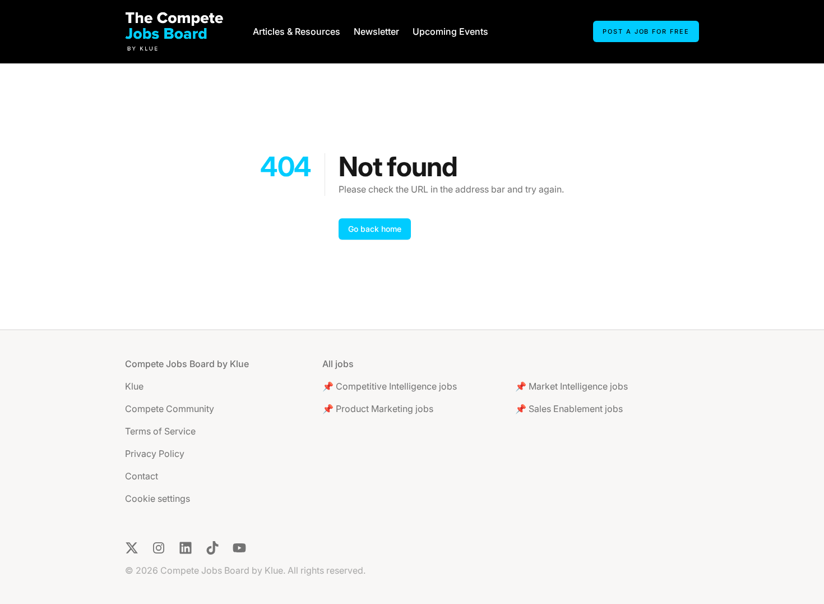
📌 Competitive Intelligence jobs (389, 386)
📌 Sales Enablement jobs (569, 408)
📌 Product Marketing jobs (377, 408)
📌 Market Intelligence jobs (571, 386)
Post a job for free (646, 31)
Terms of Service (160, 431)
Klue (134, 386)
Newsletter (376, 31)
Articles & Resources (296, 31)
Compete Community (169, 408)
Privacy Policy (154, 453)
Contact (141, 476)
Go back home (374, 229)
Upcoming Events (450, 31)
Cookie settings (157, 498)
